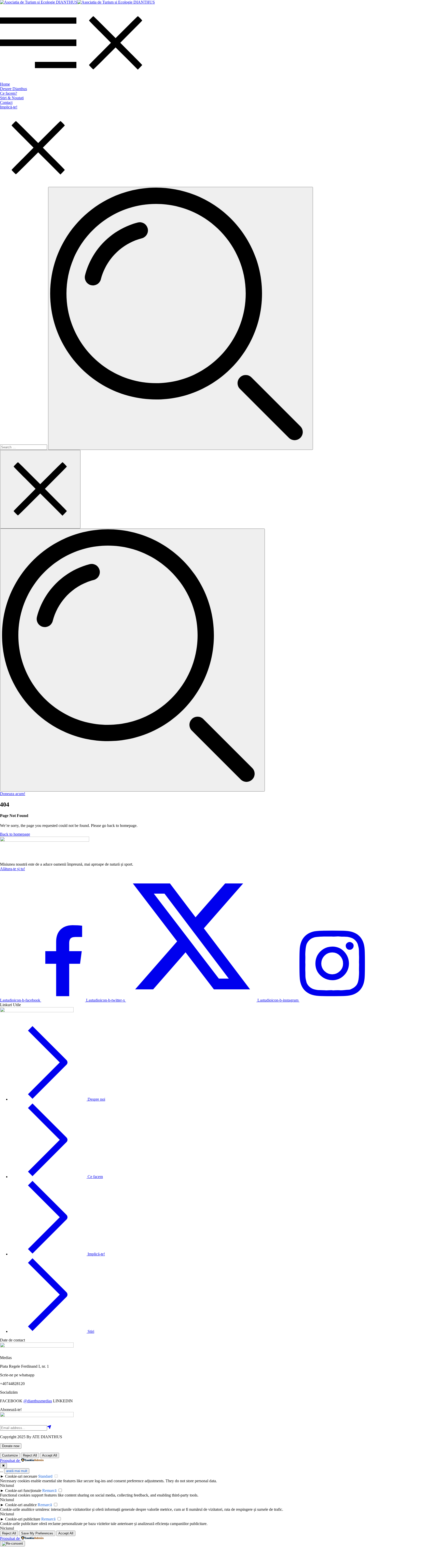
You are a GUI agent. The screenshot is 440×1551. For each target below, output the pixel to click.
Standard (45, 1476)
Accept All (49, 1455)
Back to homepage (15, 834)
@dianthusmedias (37, 1401)
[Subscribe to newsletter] (49, 1427)
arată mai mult (16, 1471)
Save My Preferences (37, 1533)
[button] (12, 794)
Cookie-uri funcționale (23, 1490)
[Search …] (132, 660)
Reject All (30, 1455)
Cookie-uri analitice (21, 1505)
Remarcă (49, 1490)
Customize (10, 1455)
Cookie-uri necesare (21, 1476)
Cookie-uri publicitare (22, 1519)
